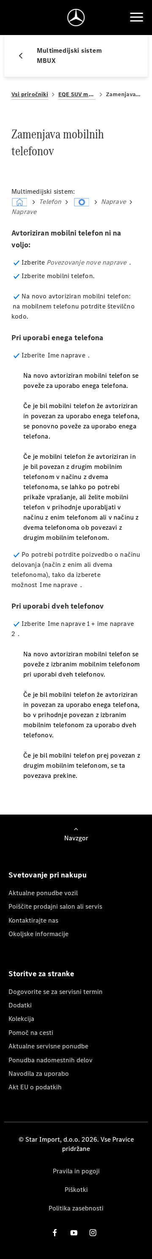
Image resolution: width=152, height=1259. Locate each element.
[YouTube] (74, 1232)
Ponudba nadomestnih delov (50, 1060)
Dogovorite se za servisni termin (55, 991)
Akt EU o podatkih (35, 1087)
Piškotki (76, 1189)
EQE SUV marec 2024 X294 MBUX (77, 94)
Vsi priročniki (29, 94)
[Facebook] (55, 1232)
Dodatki (20, 1005)
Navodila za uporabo (38, 1073)
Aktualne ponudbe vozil (43, 892)
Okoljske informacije (38, 933)
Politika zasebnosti (76, 1208)
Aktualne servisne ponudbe (48, 1046)
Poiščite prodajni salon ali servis (55, 906)
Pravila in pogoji (76, 1171)
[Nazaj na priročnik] (24, 55)
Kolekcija (21, 1018)
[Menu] (136, 17)
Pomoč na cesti (30, 1032)
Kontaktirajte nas (33, 920)
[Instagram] (93, 1232)
